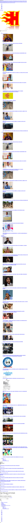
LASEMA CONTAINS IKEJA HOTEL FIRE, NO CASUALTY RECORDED (14, 423)
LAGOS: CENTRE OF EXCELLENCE (5, 505)
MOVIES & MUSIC (3, 236)
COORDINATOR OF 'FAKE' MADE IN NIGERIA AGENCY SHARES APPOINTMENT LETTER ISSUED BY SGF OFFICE (13, 91)
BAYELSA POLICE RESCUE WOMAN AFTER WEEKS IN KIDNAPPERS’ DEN (12, 468)
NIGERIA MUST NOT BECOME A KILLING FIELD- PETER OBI (12, 43)
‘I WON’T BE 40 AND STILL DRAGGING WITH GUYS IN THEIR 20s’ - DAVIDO (15, 245)
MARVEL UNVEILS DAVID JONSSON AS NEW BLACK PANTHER (13, 341)
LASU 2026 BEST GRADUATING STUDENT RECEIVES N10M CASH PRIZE (14, 416)
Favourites (2, 10)
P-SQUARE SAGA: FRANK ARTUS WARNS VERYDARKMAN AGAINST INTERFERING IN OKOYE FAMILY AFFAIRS (13, 311)
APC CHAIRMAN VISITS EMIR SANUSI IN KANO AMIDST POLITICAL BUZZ (14, 62)
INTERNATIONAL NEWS (6, 508)
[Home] (1, 501)
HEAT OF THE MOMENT (4, 33)
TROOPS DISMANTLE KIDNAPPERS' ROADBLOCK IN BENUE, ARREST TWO (15, 111)
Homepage (11, 497)
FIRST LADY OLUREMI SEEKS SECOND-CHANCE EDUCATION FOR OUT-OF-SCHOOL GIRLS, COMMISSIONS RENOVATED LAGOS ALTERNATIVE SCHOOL (15, 447)
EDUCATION (3, 504)
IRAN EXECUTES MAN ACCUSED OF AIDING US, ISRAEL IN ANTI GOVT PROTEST (13, 489)
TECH (3, 459)
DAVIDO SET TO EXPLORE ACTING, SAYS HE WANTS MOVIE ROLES (14, 334)
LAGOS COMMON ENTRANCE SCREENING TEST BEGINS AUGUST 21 (14, 378)
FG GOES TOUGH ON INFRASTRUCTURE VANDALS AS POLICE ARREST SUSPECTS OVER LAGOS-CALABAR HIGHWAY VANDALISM (14, 355)
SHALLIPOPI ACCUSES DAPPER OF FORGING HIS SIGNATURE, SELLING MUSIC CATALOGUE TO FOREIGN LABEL (14, 264)
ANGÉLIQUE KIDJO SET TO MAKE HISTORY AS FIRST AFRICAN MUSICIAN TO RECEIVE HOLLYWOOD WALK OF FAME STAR (15, 255)
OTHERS (2, 458)
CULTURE (2, 235)
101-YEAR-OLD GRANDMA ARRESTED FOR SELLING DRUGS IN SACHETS (14, 82)
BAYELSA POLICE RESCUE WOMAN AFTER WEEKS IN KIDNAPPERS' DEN (14, 151)
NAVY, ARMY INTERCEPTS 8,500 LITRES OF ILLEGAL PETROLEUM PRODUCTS (15, 130)
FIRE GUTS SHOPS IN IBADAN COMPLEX (9, 100)
